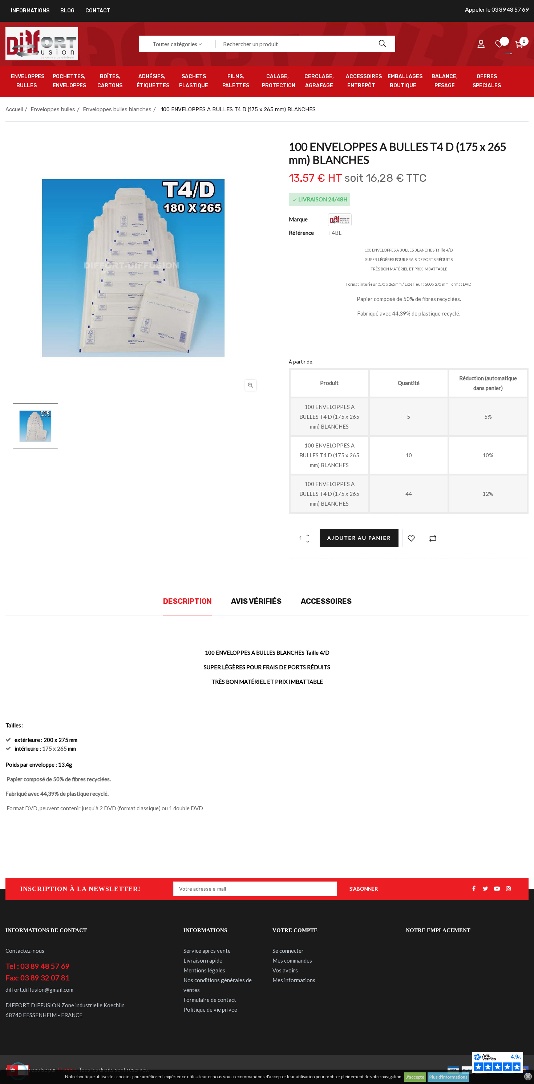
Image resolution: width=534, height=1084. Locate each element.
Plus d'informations (448, 1077)
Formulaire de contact (209, 999)
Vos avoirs (285, 970)
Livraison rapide (202, 960)
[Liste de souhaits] (499, 44)
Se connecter (288, 950)
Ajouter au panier (359, 538)
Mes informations (293, 980)
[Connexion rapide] (481, 44)
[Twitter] (485, 888)
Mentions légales (204, 970)
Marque (298, 219)
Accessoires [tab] (326, 601)
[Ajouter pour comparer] (433, 538)
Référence (301, 232)
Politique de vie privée (210, 1009)
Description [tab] (187, 601)
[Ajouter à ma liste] (411, 538)
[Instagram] (508, 888)
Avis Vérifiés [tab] (256, 601)
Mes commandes (292, 960)
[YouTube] (496, 888)
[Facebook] (473, 888)
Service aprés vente (207, 950)
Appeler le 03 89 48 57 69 (497, 9)
